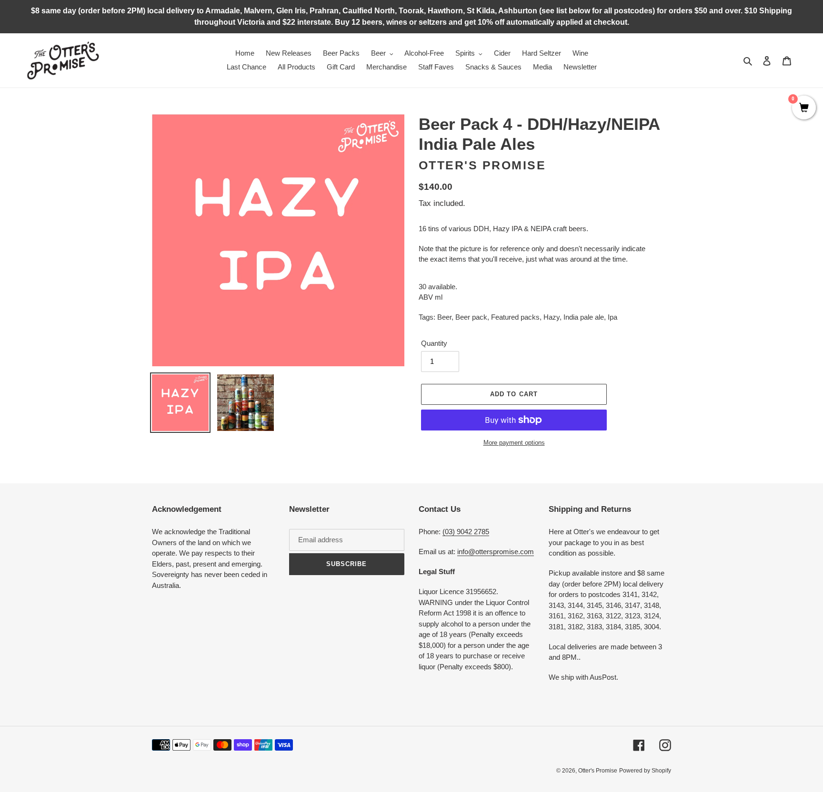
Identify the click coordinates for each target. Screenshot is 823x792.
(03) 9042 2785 (465, 532)
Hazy (551, 317)
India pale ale (583, 317)
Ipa (612, 317)
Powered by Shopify (645, 770)
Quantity (434, 343)
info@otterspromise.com (495, 552)
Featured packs (515, 317)
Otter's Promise (482, 165)
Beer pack (471, 317)
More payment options (514, 442)
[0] (804, 108)
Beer (444, 317)
